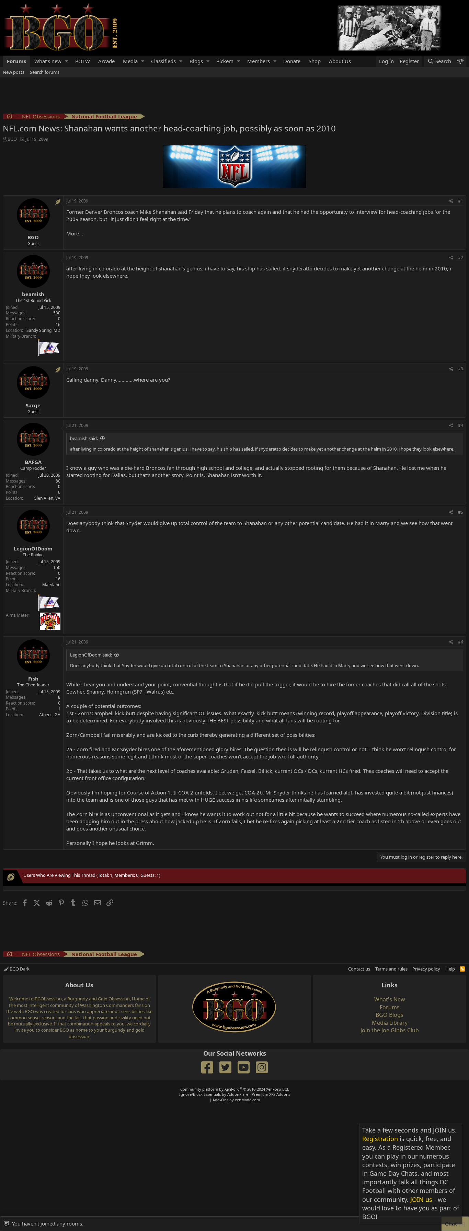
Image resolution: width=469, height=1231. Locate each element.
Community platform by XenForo (234, 1089)
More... (74, 233)
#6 (460, 642)
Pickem (224, 61)
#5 (460, 512)
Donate (291, 61)
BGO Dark (19, 969)
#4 (460, 425)
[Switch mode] (460, 61)
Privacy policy (426, 969)
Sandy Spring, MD (43, 330)
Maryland (51, 585)
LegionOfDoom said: (91, 655)
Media (130, 61)
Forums (16, 61)
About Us (340, 61)
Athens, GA (49, 715)
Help (450, 969)
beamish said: (84, 438)
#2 (460, 257)
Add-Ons (220, 1099)
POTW (82, 61)
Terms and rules (391, 969)
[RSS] (462, 969)
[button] (66, 61)
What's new (47, 61)
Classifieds (163, 61)
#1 (460, 201)
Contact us (359, 969)
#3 (460, 369)
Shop (315, 61)
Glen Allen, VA (47, 498)
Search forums (44, 72)
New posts (13, 72)
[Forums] (9, 117)
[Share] (451, 201)
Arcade (106, 61)
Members (258, 61)
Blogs (196, 61)
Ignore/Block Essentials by (234, 1094)
